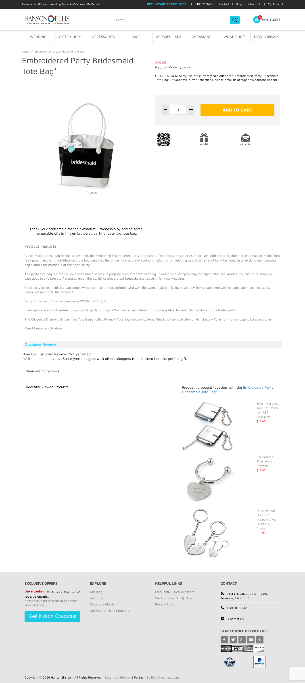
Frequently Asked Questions (174, 592)
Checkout (254, 4)
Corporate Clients (102, 604)
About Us (96, 598)
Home (25, 51)
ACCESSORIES (103, 37)
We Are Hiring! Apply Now (173, 598)
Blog (239, 4)
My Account (275, 4)
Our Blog (96, 592)
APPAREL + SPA (168, 37)
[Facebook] (224, 639)
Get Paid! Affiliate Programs (110, 610)
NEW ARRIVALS (266, 37)
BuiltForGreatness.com (163, 677)
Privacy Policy (165, 604)
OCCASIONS (201, 37)
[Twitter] (233, 639)
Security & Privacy (118, 677)
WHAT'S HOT (234, 37)
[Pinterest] (259, 639)
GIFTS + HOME (71, 37)
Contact (224, 4)
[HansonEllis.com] (65, 19)
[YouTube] (251, 639)
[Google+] (242, 639)
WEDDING (38, 37)
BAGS (136, 37)
